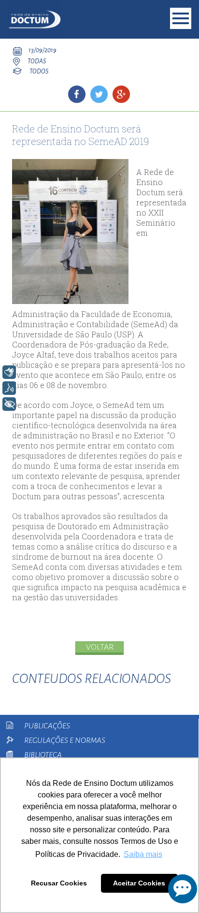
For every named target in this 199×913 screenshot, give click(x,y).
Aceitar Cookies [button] (139, 883)
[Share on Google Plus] (121, 94)
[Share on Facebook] (77, 94)
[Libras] (9, 372)
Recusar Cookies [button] (59, 883)
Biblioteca (43, 755)
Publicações (47, 726)
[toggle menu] (180, 18)
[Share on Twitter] (99, 94)
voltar (100, 647)
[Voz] (9, 388)
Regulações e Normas (64, 740)
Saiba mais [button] (143, 854)
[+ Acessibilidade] (9, 404)
